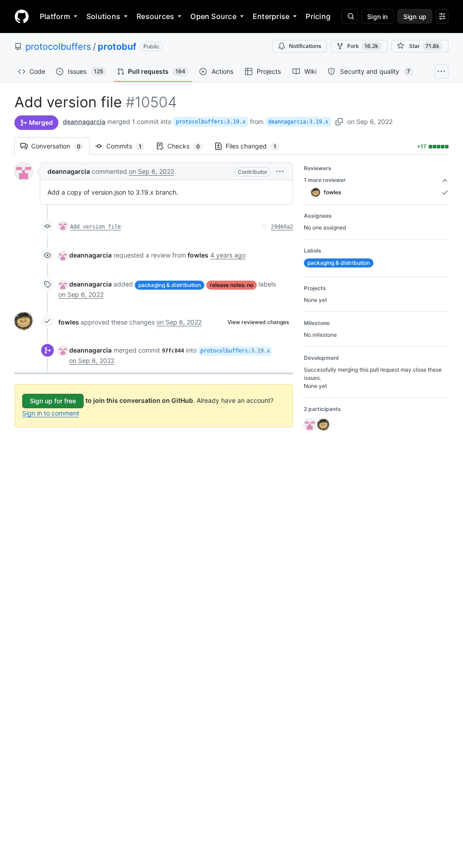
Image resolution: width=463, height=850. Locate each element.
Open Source (213, 16)
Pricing (318, 16)
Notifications (305, 46)
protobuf (117, 46)
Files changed (255, 146)
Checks (188, 146)
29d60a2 (282, 227)
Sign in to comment (50, 413)
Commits (128, 146)
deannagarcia (84, 121)
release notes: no (231, 285)
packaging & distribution (169, 285)
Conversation (60, 146)
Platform (55, 16)
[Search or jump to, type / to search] (349, 16)
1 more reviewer (325, 180)
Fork (362, 46)
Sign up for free (53, 401)
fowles (68, 322)
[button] (279, 171)
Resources (155, 16)
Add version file (95, 227)
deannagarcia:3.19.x (298, 122)
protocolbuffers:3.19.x (211, 122)
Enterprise (271, 16)
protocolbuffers (58, 46)
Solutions (103, 16)
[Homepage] (21, 16)
